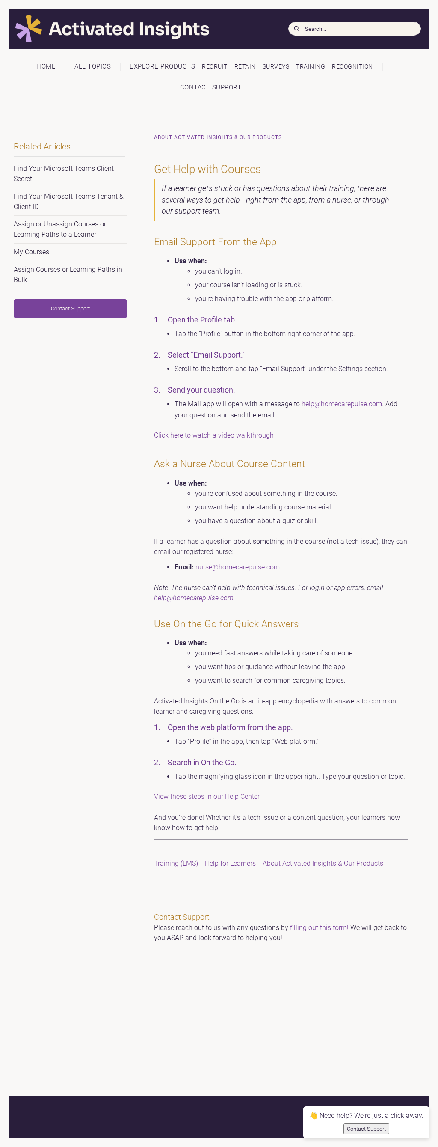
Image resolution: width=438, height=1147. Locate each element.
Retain (245, 66)
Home (46, 66)
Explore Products (162, 66)
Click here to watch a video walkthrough (214, 435)
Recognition (352, 66)
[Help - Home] (70, 29)
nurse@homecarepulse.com (237, 567)
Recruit (215, 66)
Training (310, 66)
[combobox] (362, 28)
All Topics (92, 66)
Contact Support (211, 87)
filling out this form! (319, 928)
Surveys (276, 66)
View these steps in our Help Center (207, 796)
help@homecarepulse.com (342, 404)
